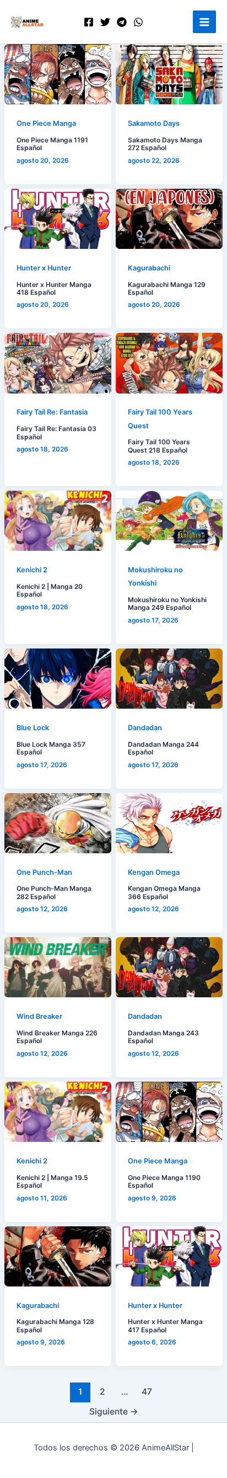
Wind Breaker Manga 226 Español (57, 1037)
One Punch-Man (44, 872)
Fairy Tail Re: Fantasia (52, 412)
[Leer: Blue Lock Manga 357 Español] (57, 678)
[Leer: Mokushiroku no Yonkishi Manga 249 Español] (169, 521)
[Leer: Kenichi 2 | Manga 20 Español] (57, 521)
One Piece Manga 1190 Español (164, 1181)
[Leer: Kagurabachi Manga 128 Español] (57, 1256)
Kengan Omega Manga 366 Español (164, 892)
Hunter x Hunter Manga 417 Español (165, 1325)
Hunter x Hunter (44, 268)
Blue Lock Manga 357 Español (51, 748)
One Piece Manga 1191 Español (52, 144)
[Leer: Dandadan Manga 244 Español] (169, 678)
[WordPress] (138, 22)
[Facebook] (89, 22)
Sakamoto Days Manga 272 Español (165, 144)
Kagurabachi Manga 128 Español (55, 1325)
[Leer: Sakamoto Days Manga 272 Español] (169, 74)
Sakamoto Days (154, 123)
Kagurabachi (149, 268)
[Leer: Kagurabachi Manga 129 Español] (169, 219)
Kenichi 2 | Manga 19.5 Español (52, 1181)
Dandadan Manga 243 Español (163, 1037)
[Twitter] (105, 22)
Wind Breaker (39, 1016)
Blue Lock (33, 728)
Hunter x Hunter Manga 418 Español (54, 288)
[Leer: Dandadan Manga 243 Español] (169, 967)
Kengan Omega (154, 872)
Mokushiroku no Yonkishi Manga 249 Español (167, 604)
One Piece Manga (46, 123)
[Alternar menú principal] (204, 22)
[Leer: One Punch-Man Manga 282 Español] (57, 823)
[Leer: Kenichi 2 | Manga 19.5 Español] (57, 1112)
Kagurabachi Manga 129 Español (167, 288)
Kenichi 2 (32, 570)
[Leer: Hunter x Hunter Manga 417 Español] (169, 1256)
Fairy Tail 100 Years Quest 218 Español (159, 446)
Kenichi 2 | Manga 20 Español (50, 590)
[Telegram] (122, 22)
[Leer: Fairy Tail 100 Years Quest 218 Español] (169, 363)
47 (147, 1391)
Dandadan (145, 728)
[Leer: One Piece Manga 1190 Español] (169, 1112)
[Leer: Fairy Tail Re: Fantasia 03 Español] (57, 363)
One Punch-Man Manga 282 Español (54, 892)
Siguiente (113, 1411)
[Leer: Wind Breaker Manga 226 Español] (57, 967)
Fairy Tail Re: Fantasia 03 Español (56, 432)
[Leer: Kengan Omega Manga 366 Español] (169, 823)
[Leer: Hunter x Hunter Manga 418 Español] (57, 219)
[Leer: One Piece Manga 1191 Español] (57, 74)
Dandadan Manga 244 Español (163, 748)
